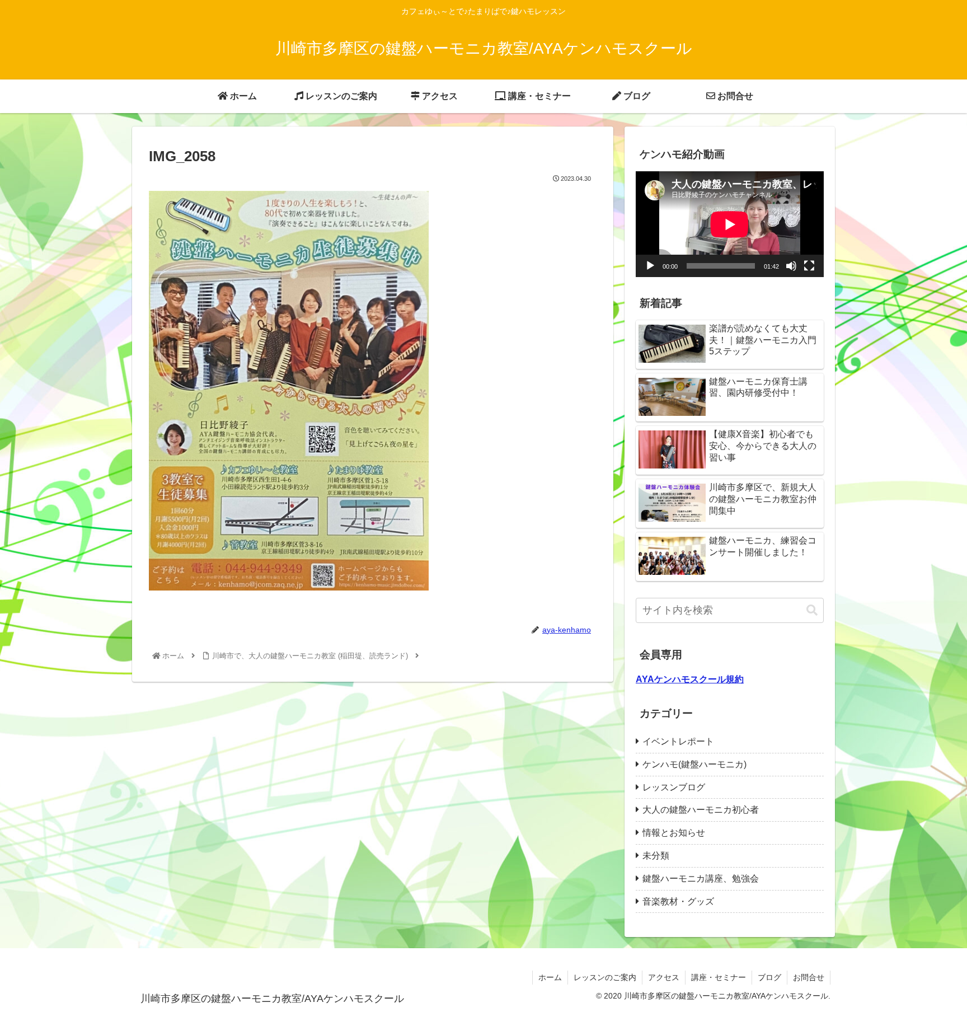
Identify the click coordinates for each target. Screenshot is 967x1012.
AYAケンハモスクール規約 (690, 679)
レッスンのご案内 (605, 977)
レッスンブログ (673, 787)
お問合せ (808, 977)
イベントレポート (678, 741)
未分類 (655, 855)
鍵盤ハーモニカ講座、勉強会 (700, 878)
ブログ (769, 977)
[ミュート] (791, 265)
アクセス (663, 977)
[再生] (650, 265)
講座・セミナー (718, 977)
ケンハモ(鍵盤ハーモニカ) (694, 764)
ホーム (550, 977)
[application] (730, 224)
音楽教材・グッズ (678, 901)
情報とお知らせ (673, 832)
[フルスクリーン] (809, 265)
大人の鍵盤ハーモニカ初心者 (700, 809)
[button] (812, 610)
